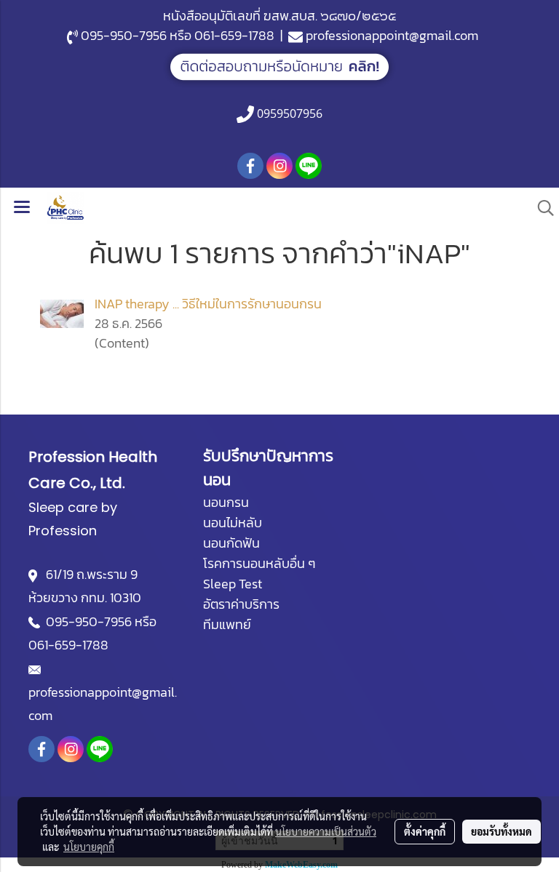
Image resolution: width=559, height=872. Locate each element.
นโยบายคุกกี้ (88, 846)
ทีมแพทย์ (227, 624)
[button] (540, 208)
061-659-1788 (234, 35)
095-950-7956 (124, 35)
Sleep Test (232, 583)
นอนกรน (226, 502)
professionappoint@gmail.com (392, 35)
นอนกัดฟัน (231, 543)
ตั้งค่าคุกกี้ (424, 831)
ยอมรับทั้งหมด (501, 831)
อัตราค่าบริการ (241, 604)
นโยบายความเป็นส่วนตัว (325, 831)
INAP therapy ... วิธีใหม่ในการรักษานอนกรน (208, 303)
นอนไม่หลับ (232, 522)
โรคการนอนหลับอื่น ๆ (259, 563)
